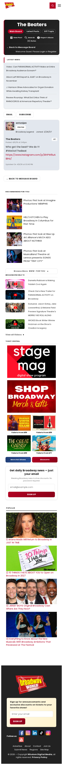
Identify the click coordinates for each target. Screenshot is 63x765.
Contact (37, 746)
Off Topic (49, 31)
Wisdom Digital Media (40, 754)
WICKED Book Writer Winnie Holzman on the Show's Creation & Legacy (41, 324)
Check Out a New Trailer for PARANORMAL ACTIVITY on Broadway (41, 295)
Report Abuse (47, 38)
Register (36, 5)
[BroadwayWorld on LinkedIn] (34, 733)
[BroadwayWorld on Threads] (48, 733)
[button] (53, 5)
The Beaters (13, 139)
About (28, 746)
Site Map (44, 749)
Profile (20, 127)
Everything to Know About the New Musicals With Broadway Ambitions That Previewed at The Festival (28, 641)
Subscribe (25, 114)
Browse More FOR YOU (29, 271)
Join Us (46, 746)
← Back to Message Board (21, 47)
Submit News (20, 749)
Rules (33, 41)
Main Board (16, 31)
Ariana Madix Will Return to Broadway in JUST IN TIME (29, 541)
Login (45, 5)
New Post (17, 38)
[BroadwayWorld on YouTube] (21, 739)
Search (31, 38)
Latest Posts (33, 31)
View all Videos (14, 334)
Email (9, 114)
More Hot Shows (18, 459)
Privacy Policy (39, 757)
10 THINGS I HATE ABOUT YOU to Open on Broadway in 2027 (30, 574)
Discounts (45, 459)
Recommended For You (18, 192)
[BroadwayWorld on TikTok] (41, 733)
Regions (34, 749)
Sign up (31, 494)
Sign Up (17, 721)
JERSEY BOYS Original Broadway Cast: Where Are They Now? (28, 607)
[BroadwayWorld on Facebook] (21, 733)
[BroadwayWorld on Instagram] (28, 733)
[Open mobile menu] (59, 5)
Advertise (17, 746)
